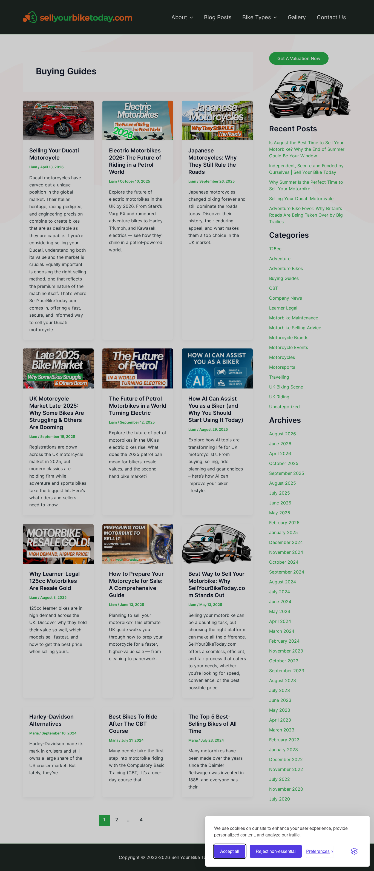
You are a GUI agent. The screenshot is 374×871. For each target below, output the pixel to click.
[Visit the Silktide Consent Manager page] (354, 851)
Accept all (229, 851)
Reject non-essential (276, 851)
